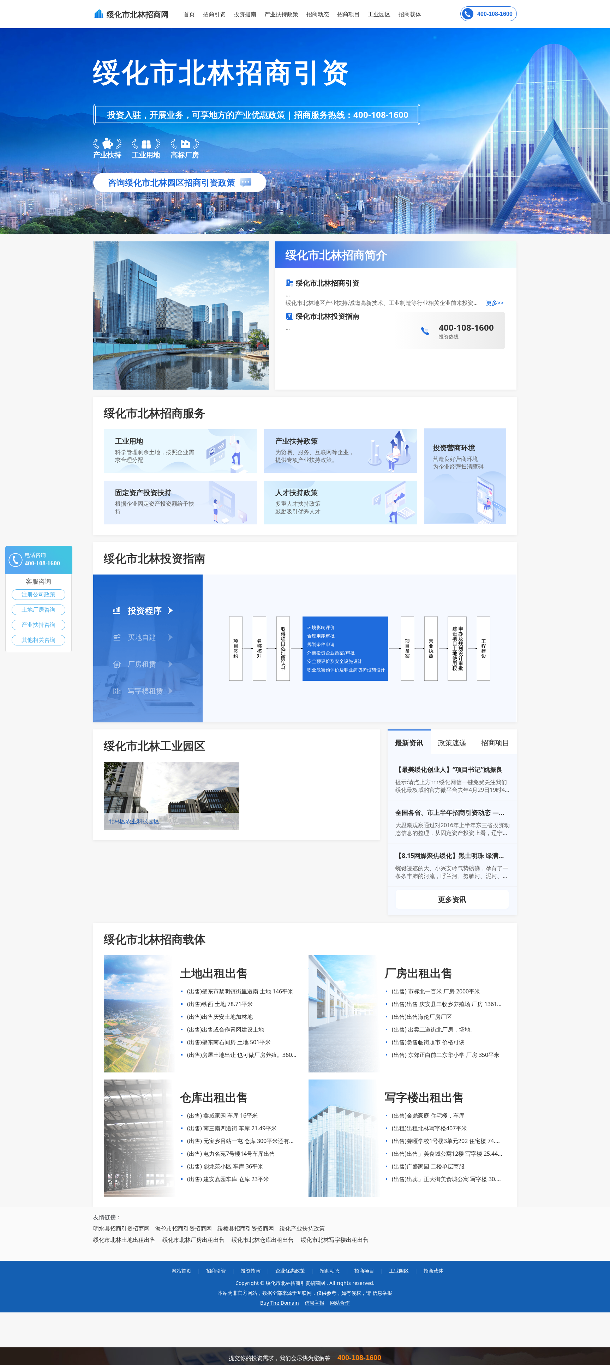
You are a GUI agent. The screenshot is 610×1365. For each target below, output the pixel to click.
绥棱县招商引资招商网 (245, 1228)
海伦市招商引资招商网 (183, 1228)
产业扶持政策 (281, 14)
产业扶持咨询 (38, 625)
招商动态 (317, 14)
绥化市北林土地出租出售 (124, 1240)
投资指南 (245, 14)
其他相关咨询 (38, 640)
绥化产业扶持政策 (302, 1228)
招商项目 (348, 14)
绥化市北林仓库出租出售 (263, 1240)
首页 (189, 14)
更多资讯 (452, 899)
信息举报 (314, 1302)
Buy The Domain (279, 1302)
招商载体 (433, 1270)
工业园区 (379, 14)
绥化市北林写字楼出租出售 (335, 1240)
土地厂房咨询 (38, 610)
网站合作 (340, 1302)
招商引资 (214, 14)
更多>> (495, 303)
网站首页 (181, 1270)
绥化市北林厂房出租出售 (193, 1240)
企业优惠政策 (290, 1270)
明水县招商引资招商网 (121, 1228)
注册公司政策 (38, 594)
